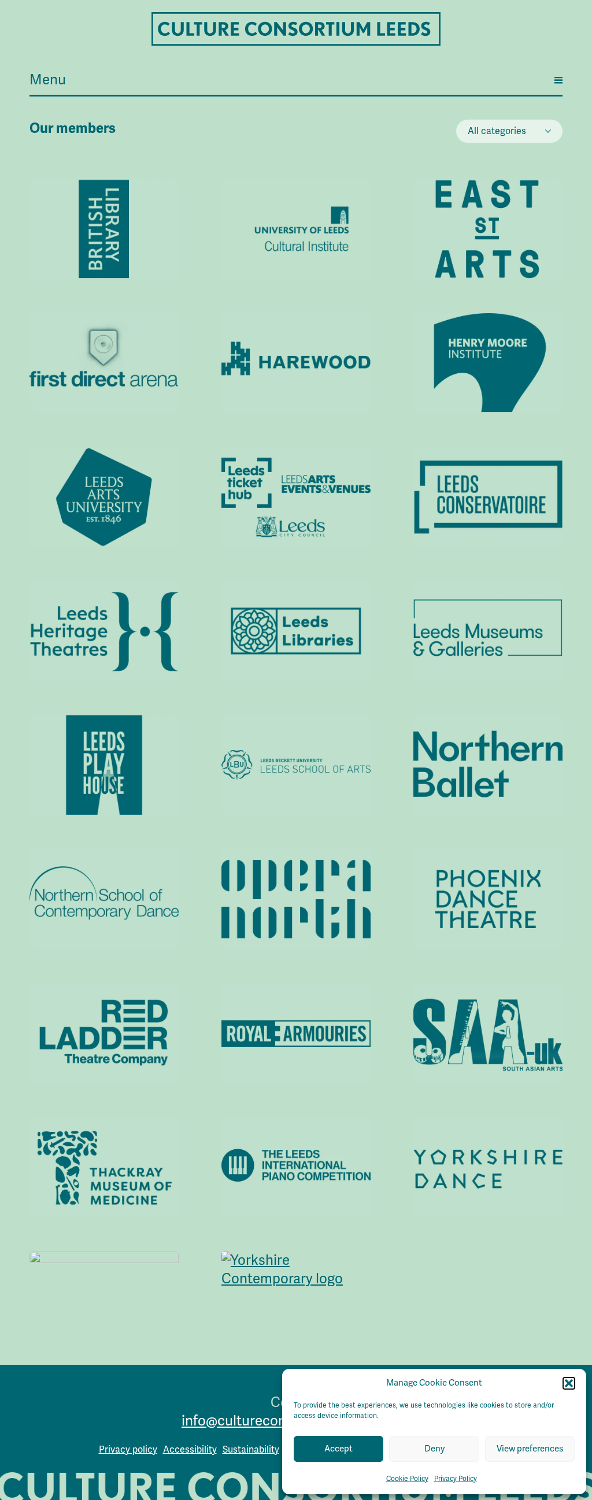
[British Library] (104, 229)
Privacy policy (128, 1450)
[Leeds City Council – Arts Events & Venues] (296, 497)
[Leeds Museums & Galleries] (488, 631)
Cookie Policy (407, 1479)
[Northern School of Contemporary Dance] (104, 899)
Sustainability (251, 1450)
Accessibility (190, 1450)
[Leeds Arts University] (104, 497)
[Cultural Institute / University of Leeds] (296, 229)
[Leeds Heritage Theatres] (104, 631)
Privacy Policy (455, 1479)
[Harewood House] (296, 363)
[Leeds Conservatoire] (488, 497)
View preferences (530, 1448)
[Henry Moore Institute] (488, 363)
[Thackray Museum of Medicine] (104, 1167)
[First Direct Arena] (104, 363)
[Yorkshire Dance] (488, 1167)
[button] (569, 1383)
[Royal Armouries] (296, 1033)
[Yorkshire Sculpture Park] (104, 1301)
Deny (434, 1448)
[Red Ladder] (104, 1033)
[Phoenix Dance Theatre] (488, 899)
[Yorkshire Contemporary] (296, 1301)
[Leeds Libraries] (296, 631)
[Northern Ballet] (488, 765)
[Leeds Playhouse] (104, 765)
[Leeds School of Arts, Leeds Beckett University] (296, 765)
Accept (338, 1448)
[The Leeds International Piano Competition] (296, 1167)
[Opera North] (296, 899)
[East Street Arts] (488, 229)
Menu (47, 80)
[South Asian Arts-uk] (488, 1033)
